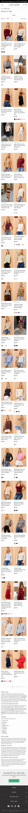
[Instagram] (12, 806)
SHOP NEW (23, 1)
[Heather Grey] (4, 510)
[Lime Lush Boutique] (14, 5)
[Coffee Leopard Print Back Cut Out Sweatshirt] (7, 523)
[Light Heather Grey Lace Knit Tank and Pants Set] (20, 132)
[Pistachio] (15, 445)
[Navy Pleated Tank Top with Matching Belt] (7, 391)
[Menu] (2, 4)
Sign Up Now (14, 781)
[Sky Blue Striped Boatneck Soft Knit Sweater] (7, 64)
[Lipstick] (17, 119)
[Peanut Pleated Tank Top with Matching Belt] (20, 291)
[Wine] (2, 246)
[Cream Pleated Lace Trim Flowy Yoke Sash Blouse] (20, 192)
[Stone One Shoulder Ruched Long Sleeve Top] (20, 523)
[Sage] (17, 213)
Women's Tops (7, 8)
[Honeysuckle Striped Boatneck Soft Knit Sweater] (20, 258)
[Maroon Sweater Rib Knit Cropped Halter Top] (20, 490)
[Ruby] (2, 614)
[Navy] (19, 119)
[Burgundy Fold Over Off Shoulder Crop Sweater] (7, 31)
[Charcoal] (2, 477)
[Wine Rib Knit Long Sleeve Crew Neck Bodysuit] (20, 325)
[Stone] (15, 543)
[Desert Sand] (2, 510)
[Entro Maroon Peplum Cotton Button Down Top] (20, 162)
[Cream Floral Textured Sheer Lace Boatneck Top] (20, 556)
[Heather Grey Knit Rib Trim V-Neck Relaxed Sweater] (7, 626)
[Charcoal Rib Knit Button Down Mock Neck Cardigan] (7, 457)
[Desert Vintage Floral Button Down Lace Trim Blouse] (7, 162)
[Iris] (23, 119)
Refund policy (15, 811)
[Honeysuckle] (4, 85)
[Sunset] (21, 119)
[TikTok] (15, 806)
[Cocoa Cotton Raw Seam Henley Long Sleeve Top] (7, 424)
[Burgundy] (2, 52)
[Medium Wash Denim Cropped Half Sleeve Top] (20, 64)
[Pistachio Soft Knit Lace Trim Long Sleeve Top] (20, 424)
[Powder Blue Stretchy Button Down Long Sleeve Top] (7, 556)
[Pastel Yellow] (21, 245)
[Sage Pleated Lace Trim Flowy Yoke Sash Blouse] (7, 258)
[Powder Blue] (2, 578)
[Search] (23, 5)
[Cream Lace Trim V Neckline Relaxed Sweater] (7, 132)
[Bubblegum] (15, 477)
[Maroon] (15, 510)
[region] (14, 1)
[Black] (4, 52)
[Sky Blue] (2, 85)
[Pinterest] (19, 806)
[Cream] (6, 52)
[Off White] (15, 245)
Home (2, 8)
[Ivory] (19, 543)
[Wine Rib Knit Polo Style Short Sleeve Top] (7, 225)
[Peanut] (23, 245)
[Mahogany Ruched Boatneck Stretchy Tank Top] (7, 97)
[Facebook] (9, 806)
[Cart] (26, 4)
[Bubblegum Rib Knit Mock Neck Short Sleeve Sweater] (20, 457)
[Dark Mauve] (17, 245)
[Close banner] (26, 1)
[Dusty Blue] (6, 346)
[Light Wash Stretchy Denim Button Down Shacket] (20, 626)
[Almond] (4, 346)
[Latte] (2, 346)
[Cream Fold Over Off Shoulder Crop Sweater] (20, 391)
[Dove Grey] (15, 379)
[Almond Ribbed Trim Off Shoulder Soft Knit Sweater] (20, 31)
